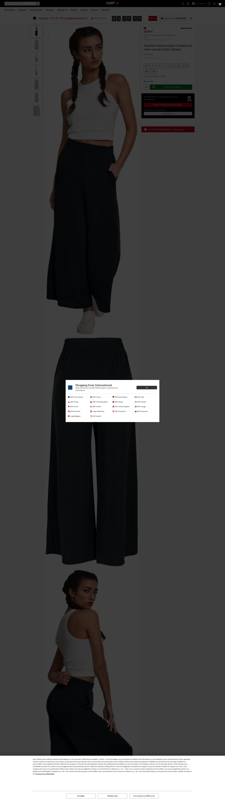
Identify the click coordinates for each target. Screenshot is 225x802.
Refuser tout (112, 796)
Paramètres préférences (144, 796)
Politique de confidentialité (45, 774)
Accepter (81, 796)
